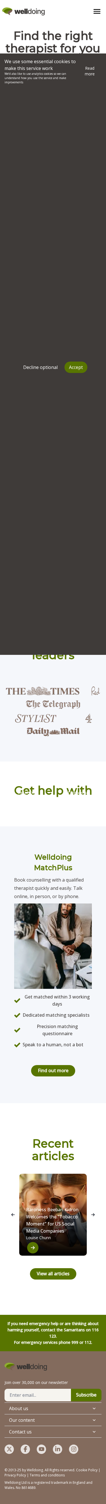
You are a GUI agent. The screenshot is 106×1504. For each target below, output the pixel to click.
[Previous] (13, 1214)
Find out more (53, 1070)
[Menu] (97, 11)
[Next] (93, 1214)
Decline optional (40, 367)
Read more (90, 71)
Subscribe (86, 1395)
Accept (76, 367)
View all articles (53, 1273)
